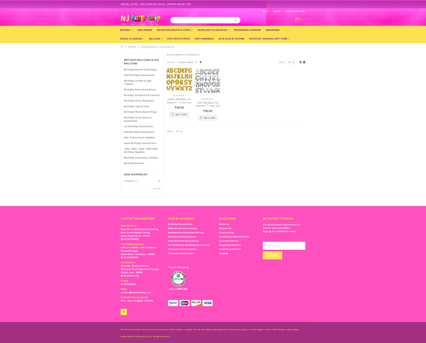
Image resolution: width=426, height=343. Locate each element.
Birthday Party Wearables (139, 100)
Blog (265, 11)
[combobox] (205, 20)
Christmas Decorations (181, 253)
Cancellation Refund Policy (234, 236)
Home (122, 46)
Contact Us (225, 228)
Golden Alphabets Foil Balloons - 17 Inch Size (179, 101)
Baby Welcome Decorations (183, 240)
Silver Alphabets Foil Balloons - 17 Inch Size (208, 104)
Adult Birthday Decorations (140, 143)
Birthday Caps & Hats (136, 106)
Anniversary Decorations (182, 236)
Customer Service (228, 240)
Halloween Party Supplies (182, 249)
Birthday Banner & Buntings (140, 69)
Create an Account (295, 11)
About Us (224, 224)
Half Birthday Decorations (139, 75)
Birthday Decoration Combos (141, 157)
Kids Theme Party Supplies (139, 137)
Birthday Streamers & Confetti (142, 95)
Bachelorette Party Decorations (186, 232)
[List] (304, 62)
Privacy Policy (226, 232)
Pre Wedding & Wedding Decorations (189, 244)
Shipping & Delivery (230, 244)
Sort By (170, 62)
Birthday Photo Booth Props (140, 111)
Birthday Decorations (180, 224)
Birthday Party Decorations (140, 89)
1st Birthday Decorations (138, 126)
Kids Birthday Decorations (139, 132)
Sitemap (223, 253)
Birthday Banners (134, 163)
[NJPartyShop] (124, 312)
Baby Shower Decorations (182, 228)
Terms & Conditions (230, 249)
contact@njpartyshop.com (136, 292)
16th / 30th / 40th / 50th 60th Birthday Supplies (141, 150)
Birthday (132, 47)
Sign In (276, 11)
